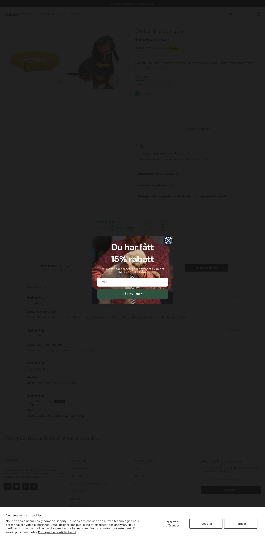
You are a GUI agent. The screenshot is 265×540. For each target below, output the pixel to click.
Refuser (240, 523)
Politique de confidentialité (57, 532)
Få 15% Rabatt (132, 294)
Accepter (206, 523)
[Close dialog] (168, 240)
